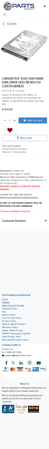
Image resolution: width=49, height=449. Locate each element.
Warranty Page (11, 174)
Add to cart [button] (35, 120)
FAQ (4, 311)
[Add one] (15, 120)
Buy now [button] (26, 138)
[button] (10, 130)
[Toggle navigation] (4, 14)
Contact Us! (18, 170)
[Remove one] (4, 120)
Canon (11, 24)
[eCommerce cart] (44, 6)
